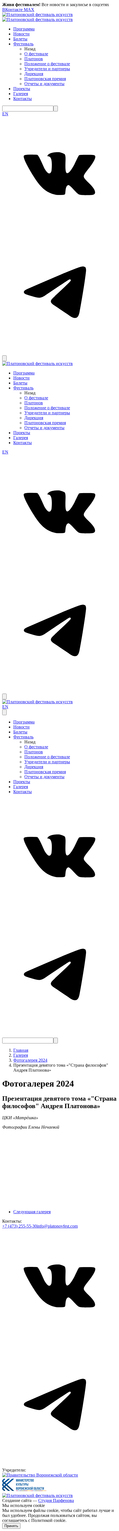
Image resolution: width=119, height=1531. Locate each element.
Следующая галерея (32, 1211)
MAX (29, 9)
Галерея (20, 1055)
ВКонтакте (13, 9)
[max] (5, 352)
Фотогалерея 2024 (30, 1060)
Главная (20, 1050)
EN (5, 113)
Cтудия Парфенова (56, 1500)
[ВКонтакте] (59, 229)
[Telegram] (59, 345)
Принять (11, 1526)
